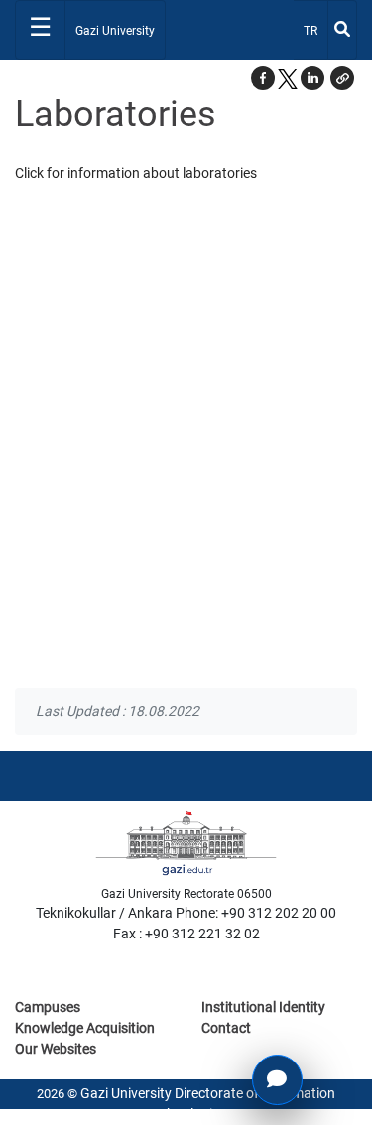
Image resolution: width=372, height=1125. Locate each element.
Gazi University (115, 31)
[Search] (342, 30)
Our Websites (55, 1049)
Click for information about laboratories (136, 173)
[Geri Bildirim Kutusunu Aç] (277, 1080)
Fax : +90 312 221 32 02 (186, 933)
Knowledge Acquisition (85, 1028)
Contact (226, 1028)
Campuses (47, 1007)
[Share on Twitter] (288, 78)
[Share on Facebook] (263, 78)
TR (315, 30)
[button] (342, 78)
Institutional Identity (263, 1007)
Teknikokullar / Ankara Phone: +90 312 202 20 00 (186, 913)
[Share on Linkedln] (312, 78)
